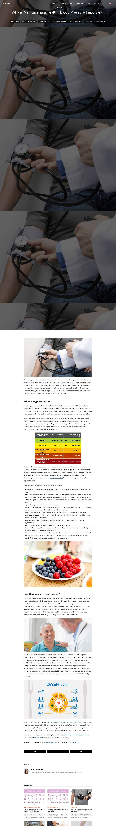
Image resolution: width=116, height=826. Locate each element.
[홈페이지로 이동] (7, 3)
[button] (54, 3)
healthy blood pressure (46, 21)
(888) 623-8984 (51, 742)
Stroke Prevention (75, 21)
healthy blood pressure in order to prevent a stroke (68, 722)
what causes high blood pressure (94, 21)
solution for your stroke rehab (73, 735)
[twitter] (35, 751)
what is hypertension (28, 21)
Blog (71, 3)
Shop (88, 3)
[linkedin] (81, 751)
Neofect (38, 738)
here (30, 677)
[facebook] (58, 751)
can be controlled (56, 478)
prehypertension (61, 21)
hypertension (15, 21)
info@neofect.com (74, 742)
